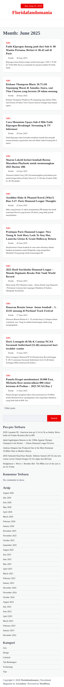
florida (11, 58)
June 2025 (7, 559)
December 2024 (9, 588)
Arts (5, 648)
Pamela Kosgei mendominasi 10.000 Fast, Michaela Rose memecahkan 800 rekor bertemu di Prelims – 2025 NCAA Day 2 (30, 383)
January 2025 (8, 583)
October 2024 (8, 597)
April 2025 (7, 569)
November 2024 (10, 592)
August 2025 (8, 550)
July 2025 (7, 555)
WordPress (45, 683)
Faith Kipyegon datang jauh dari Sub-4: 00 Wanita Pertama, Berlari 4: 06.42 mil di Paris (31, 50)
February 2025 (9, 578)
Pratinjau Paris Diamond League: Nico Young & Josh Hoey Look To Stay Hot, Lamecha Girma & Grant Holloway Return (31, 235)
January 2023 (8, 630)
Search (54, 418)
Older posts (9, 408)
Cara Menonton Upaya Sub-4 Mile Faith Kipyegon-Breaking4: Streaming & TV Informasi (29, 125)
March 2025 (8, 573)
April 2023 (7, 616)
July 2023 (7, 607)
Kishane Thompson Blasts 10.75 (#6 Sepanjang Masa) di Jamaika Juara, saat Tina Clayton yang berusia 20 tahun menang (31, 88)
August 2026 (8, 493)
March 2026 (8, 517)
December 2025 (9, 531)
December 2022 (9, 635)
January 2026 (8, 526)
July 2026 (7, 498)
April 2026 (7, 512)
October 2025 (8, 540)
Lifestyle (6, 657)
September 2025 (10, 545)
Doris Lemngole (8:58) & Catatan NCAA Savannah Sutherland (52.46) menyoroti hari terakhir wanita (31, 345)
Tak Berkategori (10, 662)
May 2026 (7, 507)
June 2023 (7, 611)
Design (6, 653)
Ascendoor (21, 683)
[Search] (59, 23)
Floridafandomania (32, 12)
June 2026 (7, 502)
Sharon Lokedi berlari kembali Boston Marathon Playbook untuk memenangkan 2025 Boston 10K (30, 163)
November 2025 (10, 536)
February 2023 (9, 626)
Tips (8, 43)
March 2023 (8, 621)
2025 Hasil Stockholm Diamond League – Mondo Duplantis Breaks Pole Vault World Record (30, 273)
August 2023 (8, 602)
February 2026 (9, 521)
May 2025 (7, 564)
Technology (8, 667)
